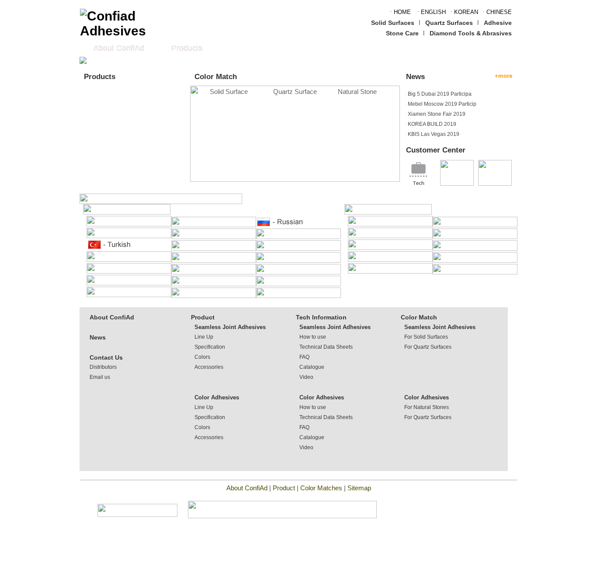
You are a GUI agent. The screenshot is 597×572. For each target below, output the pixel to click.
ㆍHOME (399, 12)
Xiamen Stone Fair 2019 (436, 114)
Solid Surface (229, 91)
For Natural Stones (426, 407)
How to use (312, 337)
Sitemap (359, 488)
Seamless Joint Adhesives (230, 327)
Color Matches (322, 488)
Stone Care (402, 33)
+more (503, 76)
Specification (209, 347)
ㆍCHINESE (496, 12)
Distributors (103, 367)
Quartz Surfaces (449, 22)
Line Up (203, 337)
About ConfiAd (119, 48)
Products (186, 48)
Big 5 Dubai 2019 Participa (440, 94)
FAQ (304, 357)
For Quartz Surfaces (427, 347)
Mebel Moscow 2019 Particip (442, 104)
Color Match (419, 317)
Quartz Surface (295, 91)
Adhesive (498, 22)
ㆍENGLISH (430, 12)
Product (203, 317)
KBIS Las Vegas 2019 (433, 134)
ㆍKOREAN (463, 12)
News (98, 337)
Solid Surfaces (392, 22)
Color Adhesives (216, 397)
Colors (202, 357)
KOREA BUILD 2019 (432, 124)
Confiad (135, 133)
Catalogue (311, 367)
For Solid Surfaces (426, 337)
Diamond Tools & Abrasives (471, 33)
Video (306, 377)
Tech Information (321, 317)
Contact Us (106, 357)
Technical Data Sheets (326, 347)
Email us (100, 377)
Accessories (208, 367)
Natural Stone (357, 91)
